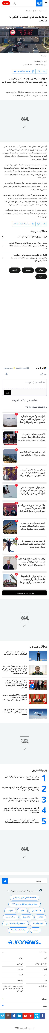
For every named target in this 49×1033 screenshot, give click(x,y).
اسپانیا (28, 11)
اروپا (45, 958)
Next (45, 969)
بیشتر (45, 1006)
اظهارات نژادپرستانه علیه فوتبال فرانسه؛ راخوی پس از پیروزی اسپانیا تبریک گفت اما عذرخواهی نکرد (29, 258)
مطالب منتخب (38, 647)
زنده (6, 3)
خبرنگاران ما (43, 986)
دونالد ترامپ (10, 917)
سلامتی (28, 270)
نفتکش (40, 917)
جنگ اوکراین (36, 910)
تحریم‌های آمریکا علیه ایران (15, 923)
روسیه (35, 930)
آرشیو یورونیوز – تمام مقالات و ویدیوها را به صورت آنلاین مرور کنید (13, 989)
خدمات (44, 999)
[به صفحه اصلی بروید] (39, 3)
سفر (45, 975)
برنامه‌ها (20, 980)
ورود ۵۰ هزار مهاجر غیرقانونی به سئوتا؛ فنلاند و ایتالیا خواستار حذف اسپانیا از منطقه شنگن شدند (28, 246)
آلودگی (14, 270)
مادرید (41, 276)
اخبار (40, 11)
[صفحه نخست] (46, 10)
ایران (22, 910)
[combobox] (24, 881)
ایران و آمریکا (38, 923)
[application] (24, 39)
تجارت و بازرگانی (41, 963)
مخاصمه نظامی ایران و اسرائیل (24, 897)
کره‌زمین (20, 963)
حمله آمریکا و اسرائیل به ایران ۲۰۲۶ (24, 904)
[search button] (5, 881)
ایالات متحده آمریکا (18, 930)
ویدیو (45, 980)
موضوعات (43, 952)
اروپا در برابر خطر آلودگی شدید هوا (32, 236)
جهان (34, 11)
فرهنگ (20, 975)
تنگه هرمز (26, 917)
